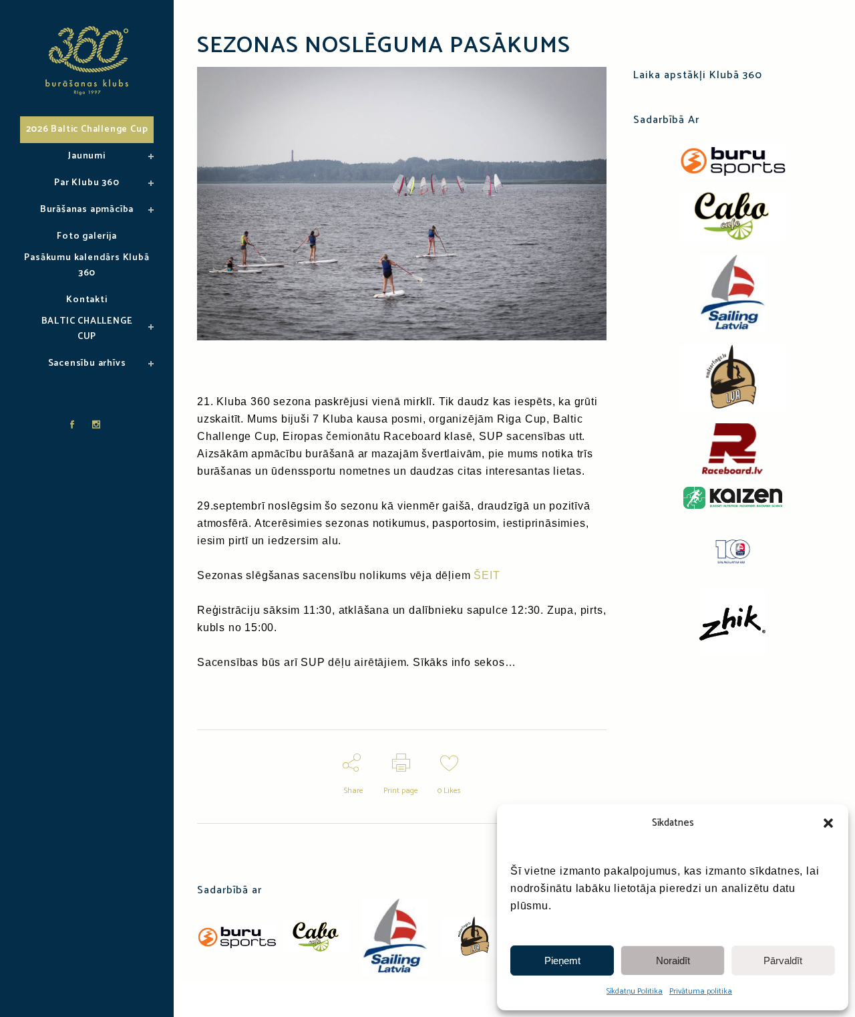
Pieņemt (562, 960)
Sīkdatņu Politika (635, 991)
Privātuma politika (700, 991)
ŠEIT (487, 575)
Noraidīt (673, 960)
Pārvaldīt (782, 960)
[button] (828, 823)
